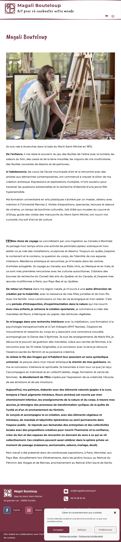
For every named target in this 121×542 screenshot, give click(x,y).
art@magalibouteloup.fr (83, 490)
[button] (114, 512)
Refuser (82, 529)
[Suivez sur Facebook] (7, 510)
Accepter (58, 529)
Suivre (16, 510)
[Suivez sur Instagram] (29, 510)
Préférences (105, 529)
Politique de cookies (68, 536)
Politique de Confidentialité (91, 536)
